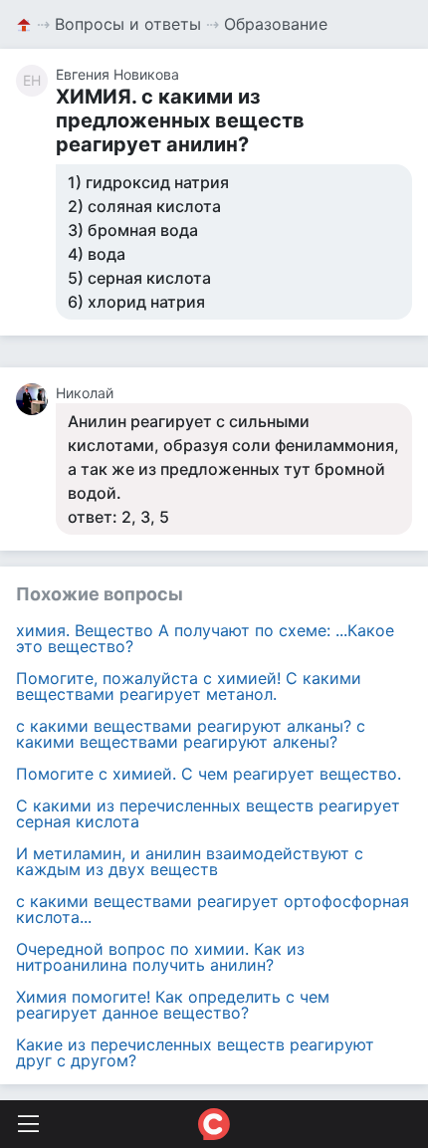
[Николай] (36, 399)
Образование (275, 24)
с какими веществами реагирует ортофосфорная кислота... (212, 909)
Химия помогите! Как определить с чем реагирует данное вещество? (172, 1005)
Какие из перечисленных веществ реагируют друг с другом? (195, 1052)
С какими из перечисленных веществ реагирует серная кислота (208, 813)
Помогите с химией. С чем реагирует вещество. (208, 774)
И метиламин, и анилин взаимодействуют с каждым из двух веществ (189, 861)
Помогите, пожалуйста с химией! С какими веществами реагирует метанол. (188, 686)
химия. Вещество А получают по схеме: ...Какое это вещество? (205, 638)
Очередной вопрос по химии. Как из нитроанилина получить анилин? (160, 957)
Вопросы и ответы (128, 24)
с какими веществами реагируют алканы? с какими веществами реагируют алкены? (190, 734)
